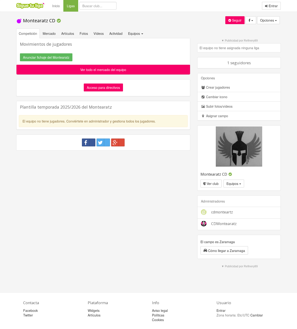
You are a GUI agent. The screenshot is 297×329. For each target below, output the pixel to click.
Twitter (28, 315)
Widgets (94, 310)
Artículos (67, 33)
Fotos (84, 33)
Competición (28, 33)
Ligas (72, 5)
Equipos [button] (134, 33)
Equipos (232, 183)
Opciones (267, 20)
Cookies (158, 319)
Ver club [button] (212, 183)
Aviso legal (160, 310)
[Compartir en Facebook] (88, 142)
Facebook (30, 310)
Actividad (116, 33)
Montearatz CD (39, 20)
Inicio (56, 5)
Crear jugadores (217, 87)
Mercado (49, 33)
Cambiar (256, 315)
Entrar (273, 5)
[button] (224, 250)
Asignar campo (216, 115)
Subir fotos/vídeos (218, 106)
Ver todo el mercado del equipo (103, 69)
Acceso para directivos (103, 87)
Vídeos (99, 33)
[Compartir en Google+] (118, 142)
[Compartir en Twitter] (103, 142)
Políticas (158, 315)
